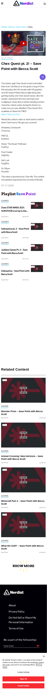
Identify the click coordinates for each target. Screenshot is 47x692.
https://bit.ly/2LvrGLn (10, 114)
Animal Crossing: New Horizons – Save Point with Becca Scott (22, 457)
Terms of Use (16, 628)
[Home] (14, 594)
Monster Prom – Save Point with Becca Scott (22, 412)
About (12, 605)
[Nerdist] (23, 4)
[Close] (44, 656)
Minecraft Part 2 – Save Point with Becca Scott (22, 502)
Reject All (23, 679)
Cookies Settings (23, 672)
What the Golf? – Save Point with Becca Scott (22, 547)
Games (5, 200)
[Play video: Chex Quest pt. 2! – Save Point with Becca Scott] (23, 43)
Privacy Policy (16, 611)
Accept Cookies (23, 686)
